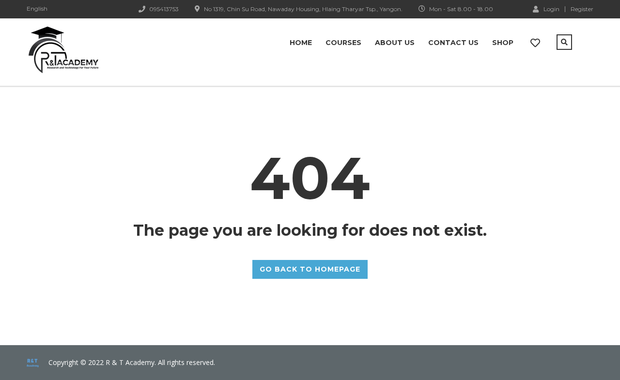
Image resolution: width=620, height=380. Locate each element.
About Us (395, 42)
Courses (343, 42)
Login (551, 8)
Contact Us (453, 42)
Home (301, 42)
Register (582, 9)
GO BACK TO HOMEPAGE (310, 269)
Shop (502, 42)
